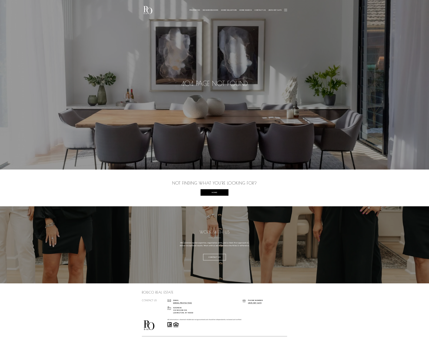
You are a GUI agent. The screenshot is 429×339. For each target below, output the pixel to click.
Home (214, 192)
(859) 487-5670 (254, 303)
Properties (194, 10)
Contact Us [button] (214, 257)
